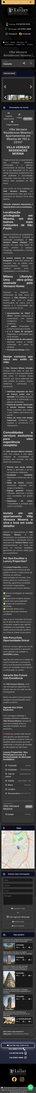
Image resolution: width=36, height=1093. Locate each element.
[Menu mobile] (4, 2)
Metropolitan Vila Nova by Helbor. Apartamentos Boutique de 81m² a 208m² (17, 953)
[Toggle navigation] (30, 2)
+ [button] (4, 833)
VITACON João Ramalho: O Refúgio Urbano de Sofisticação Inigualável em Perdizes (16, 991)
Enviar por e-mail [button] (19, 908)
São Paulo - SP (22, 42)
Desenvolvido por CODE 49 (18, 1092)
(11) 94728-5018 (23, 24)
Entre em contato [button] (19, 1045)
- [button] (4, 836)
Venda (12, 42)
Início (7, 42)
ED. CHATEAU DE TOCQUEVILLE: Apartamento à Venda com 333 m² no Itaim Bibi (16, 1013)
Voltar (31, 44)
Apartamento (9, 44)
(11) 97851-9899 (24, 29)
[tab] (9, 73)
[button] (5, 86)
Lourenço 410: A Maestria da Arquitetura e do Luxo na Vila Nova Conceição (17, 940)
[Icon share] (14, 1079)
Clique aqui (7, 1034)
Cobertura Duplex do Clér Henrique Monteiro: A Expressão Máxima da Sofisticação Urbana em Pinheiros (15, 967)
